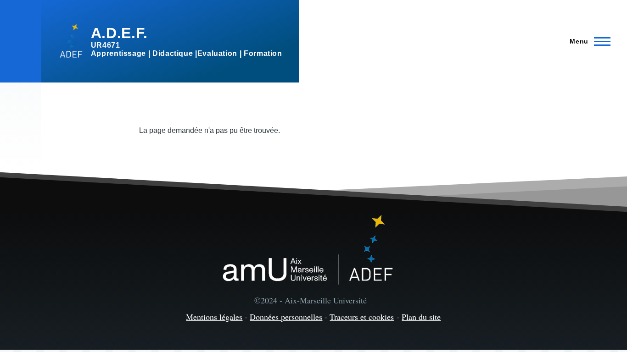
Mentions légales (214, 316)
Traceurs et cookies (362, 316)
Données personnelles (286, 316)
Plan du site (421, 316)
